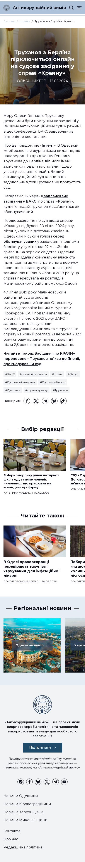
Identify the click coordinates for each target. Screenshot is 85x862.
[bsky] (54, 401)
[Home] (6, 8)
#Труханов (60, 390)
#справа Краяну (36, 390)
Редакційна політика (22, 847)
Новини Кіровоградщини (27, 804)
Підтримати (40, 747)
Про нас (10, 839)
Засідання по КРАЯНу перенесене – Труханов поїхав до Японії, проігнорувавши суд (41, 358)
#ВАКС (10, 374)
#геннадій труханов (33, 374)
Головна (9, 21)
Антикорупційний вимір (39, 7)
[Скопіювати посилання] (63, 401)
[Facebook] (27, 401)
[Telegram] (45, 401)
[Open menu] (79, 7)
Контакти (11, 831)
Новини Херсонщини (23, 812)
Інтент (48, 145)
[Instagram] (20, 782)
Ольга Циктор (31, 81)
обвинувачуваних (19, 241)
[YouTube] (64, 782)
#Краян (57, 374)
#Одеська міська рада (20, 382)
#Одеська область (52, 382)
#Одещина (12, 390)
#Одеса (73, 374)
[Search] (71, 7)
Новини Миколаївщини (25, 820)
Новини (25, 21)
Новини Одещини (20, 796)
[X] (36, 401)
